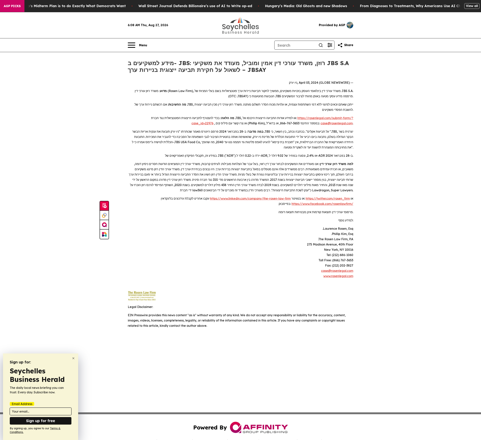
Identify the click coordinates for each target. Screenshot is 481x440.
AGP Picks (12, 6)
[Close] (73, 358)
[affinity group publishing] (104, 224)
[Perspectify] (104, 215)
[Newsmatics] (104, 234)
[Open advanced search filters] (329, 45)
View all (472, 6)
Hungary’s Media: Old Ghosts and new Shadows (306, 6)
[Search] (320, 45)
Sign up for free (40, 420)
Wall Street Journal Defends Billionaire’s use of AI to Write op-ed (195, 6)
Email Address (22, 404)
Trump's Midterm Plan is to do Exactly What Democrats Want (72, 6)
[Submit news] (104, 206)
